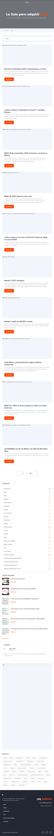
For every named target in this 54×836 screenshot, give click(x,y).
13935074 (44, 799)
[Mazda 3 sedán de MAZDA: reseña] (27, 307)
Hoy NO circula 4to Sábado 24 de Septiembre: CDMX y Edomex (28, 618)
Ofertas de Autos (15, 781)
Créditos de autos (22, 768)
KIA (4, 775)
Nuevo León (41, 778)
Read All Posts (5, 638)
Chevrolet (43, 764)
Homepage (5, 30)
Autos (34, 758)
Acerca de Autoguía (9, 818)
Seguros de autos (8, 544)
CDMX (36, 764)
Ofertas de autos (8, 527)
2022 (11, 758)
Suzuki (45, 781)
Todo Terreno (7, 551)
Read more (9, 79)
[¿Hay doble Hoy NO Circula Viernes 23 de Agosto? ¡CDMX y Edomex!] (5, 631)
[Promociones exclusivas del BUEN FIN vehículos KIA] (5, 601)
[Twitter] (46, 832)
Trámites (13, 785)
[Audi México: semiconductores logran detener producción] (27, 348)
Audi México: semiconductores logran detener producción (23, 363)
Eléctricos (6, 499)
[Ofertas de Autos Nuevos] (5, 581)
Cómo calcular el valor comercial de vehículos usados (25, 608)
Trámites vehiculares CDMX (11, 561)
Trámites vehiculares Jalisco (11, 565)
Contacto (5, 821)
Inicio (4, 804)
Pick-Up (6, 530)
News (25, 778)
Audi (28, 758)
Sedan (5, 537)
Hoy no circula (31, 771)
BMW (5, 492)
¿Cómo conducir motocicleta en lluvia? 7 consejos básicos (24, 111)
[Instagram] (50, 832)
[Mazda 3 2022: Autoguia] (27, 266)
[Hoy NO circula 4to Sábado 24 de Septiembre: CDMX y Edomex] (5, 621)
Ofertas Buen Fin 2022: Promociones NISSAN (23, 588)
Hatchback (6, 506)
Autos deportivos (43, 758)
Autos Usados (41, 761)
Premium (6, 534)
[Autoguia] (27, 2)
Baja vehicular (7, 764)
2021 (5, 758)
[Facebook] (42, 832)
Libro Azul (11, 775)
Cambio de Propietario (26, 764)
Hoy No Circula (7, 513)
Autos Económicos (8, 761)
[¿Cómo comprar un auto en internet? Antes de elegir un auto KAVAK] (27, 223)
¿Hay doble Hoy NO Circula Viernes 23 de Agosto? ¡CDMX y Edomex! (29, 628)
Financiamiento (41, 768)
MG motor (6, 516)
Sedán (32, 781)
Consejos (12, 768)
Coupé (5, 495)
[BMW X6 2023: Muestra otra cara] (27, 182)
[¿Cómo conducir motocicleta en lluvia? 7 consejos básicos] (27, 96)
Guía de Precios (7, 502)
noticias (32, 778)
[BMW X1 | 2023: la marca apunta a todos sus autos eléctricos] (27, 391)
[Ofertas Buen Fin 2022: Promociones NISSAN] (5, 591)
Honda (14, 771)
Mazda (47, 775)
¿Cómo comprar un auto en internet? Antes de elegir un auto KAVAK (26, 238)
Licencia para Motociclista (36, 775)
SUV (5, 547)
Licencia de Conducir (22, 775)
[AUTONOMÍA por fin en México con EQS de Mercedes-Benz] (27, 435)
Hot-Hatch (22, 771)
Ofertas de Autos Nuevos (18, 578)
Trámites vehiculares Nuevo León (12, 568)
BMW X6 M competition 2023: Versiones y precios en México (25, 154)
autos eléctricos (19, 761)
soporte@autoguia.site (45, 802)
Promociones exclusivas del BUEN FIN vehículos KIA (25, 598)
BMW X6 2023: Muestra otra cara (18, 196)
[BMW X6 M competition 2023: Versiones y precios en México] (27, 139)
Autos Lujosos (30, 761)
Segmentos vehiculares (9, 541)
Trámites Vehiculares (9, 554)
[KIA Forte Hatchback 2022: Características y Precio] (27, 55)
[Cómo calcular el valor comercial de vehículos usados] (5, 611)
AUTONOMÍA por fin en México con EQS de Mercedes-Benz (26, 450)
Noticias (6, 523)
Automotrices (7, 488)
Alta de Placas (19, 758)
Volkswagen (22, 785)
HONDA (6, 509)
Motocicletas (7, 520)
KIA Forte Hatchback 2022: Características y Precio (25, 69)
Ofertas (5, 781)
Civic (5, 768)
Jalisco (40, 771)
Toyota (5, 785)
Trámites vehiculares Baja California (13, 558)
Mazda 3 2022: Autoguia (14, 280)
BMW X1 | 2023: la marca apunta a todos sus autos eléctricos (25, 407)
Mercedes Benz (7, 778)
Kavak (46, 771)
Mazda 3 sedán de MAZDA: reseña (18, 321)
